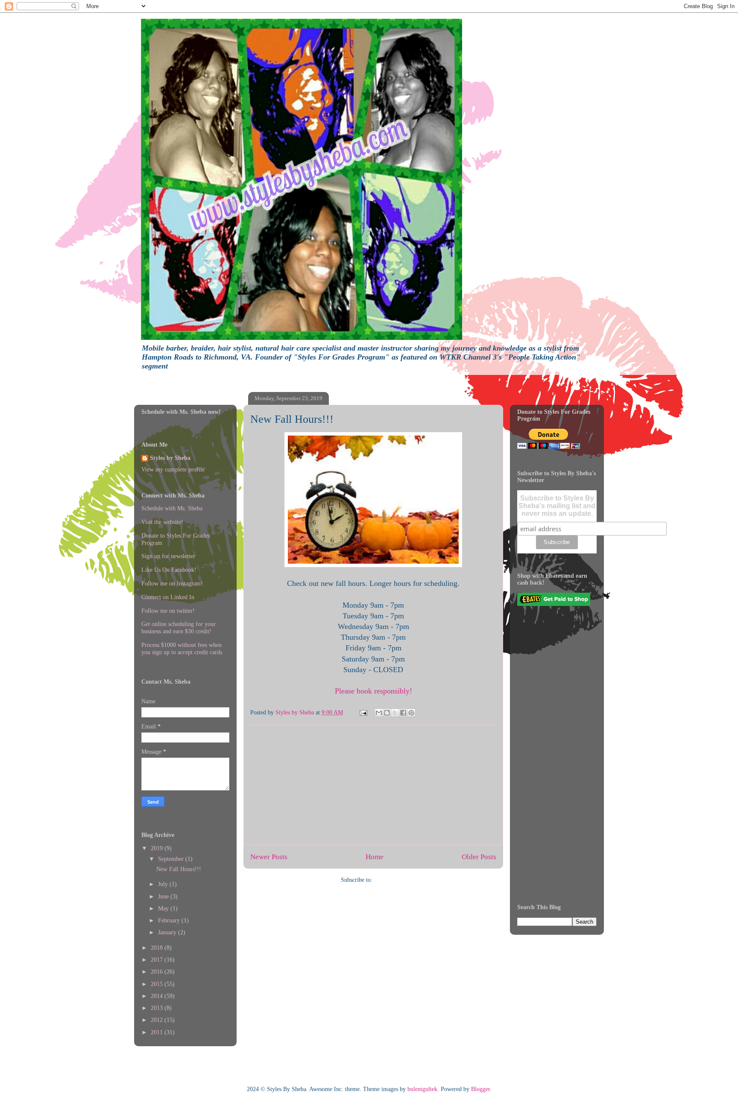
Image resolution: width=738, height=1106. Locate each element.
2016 (157, 971)
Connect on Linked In (167, 597)
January (168, 932)
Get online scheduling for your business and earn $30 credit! (178, 628)
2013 (157, 1008)
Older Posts (479, 857)
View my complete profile (173, 469)
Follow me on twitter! (168, 611)
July (164, 884)
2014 (157, 996)
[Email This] (379, 712)
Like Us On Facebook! (168, 570)
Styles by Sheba (170, 458)
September (171, 859)
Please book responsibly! (373, 691)
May (164, 908)
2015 (157, 984)
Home (375, 857)
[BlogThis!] (387, 712)
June (164, 896)
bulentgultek (422, 1089)
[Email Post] (363, 712)
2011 (157, 1032)
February (170, 920)
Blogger (480, 1089)
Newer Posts (268, 857)
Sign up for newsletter (168, 556)
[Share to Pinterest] (411, 712)
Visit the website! (162, 522)
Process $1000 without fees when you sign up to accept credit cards (181, 648)
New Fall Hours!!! (292, 419)
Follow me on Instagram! (172, 583)
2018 (157, 948)
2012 (157, 1020)
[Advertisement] (373, 784)
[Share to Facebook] (403, 712)
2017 (157, 960)
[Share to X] (395, 712)
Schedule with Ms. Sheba (171, 508)
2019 (157, 848)
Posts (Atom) (390, 880)
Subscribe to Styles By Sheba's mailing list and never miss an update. (556, 505)
